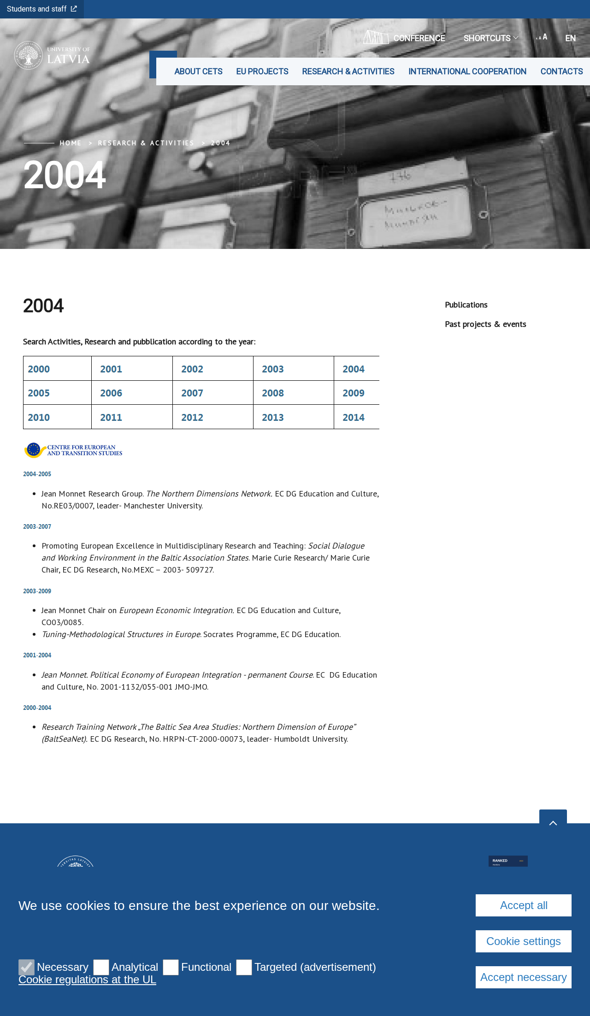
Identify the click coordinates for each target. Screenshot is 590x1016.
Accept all (524, 905)
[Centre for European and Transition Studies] (49, 55)
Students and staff (37, 9)
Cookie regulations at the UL (87, 979)
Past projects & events (485, 324)
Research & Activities (348, 71)
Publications (466, 304)
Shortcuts (487, 38)
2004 (221, 143)
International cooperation (467, 71)
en (571, 38)
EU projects (262, 71)
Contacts (562, 71)
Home (71, 143)
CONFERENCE (419, 38)
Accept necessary (523, 977)
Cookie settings (523, 941)
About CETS (199, 71)
